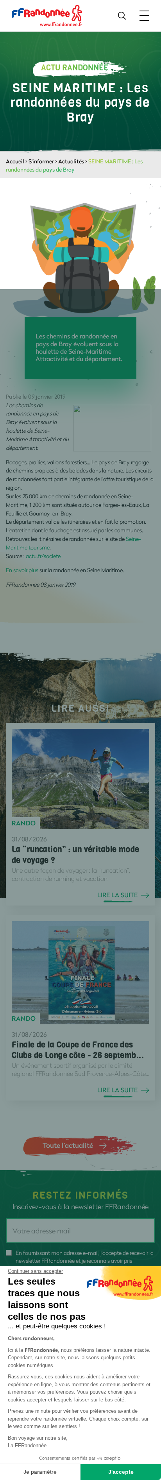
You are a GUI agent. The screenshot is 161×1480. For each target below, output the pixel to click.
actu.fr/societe (43, 556)
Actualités (71, 161)
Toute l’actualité (68, 1145)
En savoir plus (22, 570)
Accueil (15, 161)
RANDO (24, 823)
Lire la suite (117, 895)
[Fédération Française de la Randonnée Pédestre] (47, 15)
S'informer (41, 161)
